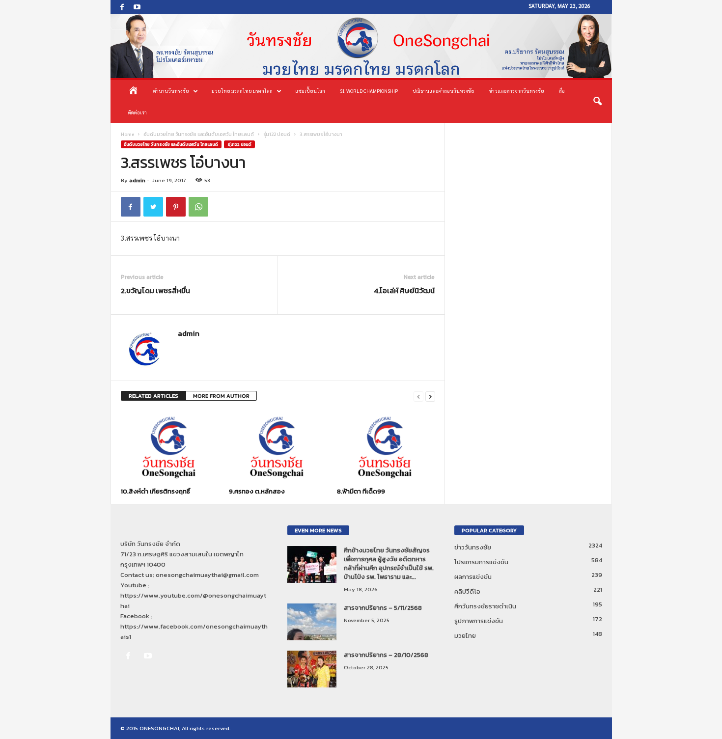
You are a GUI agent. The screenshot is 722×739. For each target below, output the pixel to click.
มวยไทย (465, 635)
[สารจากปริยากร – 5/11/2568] (311, 621)
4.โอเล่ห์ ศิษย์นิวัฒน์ (404, 290)
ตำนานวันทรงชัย (171, 90)
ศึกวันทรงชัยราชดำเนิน (485, 606)
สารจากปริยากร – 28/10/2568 (386, 654)
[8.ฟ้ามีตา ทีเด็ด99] (386, 447)
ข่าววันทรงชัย (472, 547)
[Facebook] (122, 7)
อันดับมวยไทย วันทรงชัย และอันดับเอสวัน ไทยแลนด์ (198, 134)
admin (137, 180)
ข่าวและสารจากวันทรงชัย (516, 90)
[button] (597, 101)
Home (127, 134)
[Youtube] (137, 7)
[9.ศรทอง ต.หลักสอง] (278, 447)
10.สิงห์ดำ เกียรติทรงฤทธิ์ (155, 491)
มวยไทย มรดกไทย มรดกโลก (242, 90)
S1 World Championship (369, 90)
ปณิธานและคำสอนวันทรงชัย (443, 90)
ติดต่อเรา (137, 112)
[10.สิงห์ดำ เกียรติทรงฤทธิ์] (170, 447)
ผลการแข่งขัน (473, 576)
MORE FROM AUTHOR (221, 396)
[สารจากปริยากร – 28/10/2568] (311, 669)
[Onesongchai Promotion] (361, 46)
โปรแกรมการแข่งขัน (481, 562)
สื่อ (562, 90)
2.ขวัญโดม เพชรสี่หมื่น (155, 290)
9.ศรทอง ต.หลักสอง (257, 491)
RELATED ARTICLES (153, 396)
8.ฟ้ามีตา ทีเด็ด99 (361, 491)
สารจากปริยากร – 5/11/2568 (383, 607)
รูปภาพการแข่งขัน (478, 621)
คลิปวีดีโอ (467, 591)
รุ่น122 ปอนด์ (276, 134)
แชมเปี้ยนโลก (310, 90)
